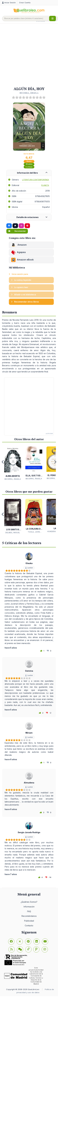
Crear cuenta (24, 3)
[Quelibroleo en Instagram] (21, 225)
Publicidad (29, 921)
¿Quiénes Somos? (29, 902)
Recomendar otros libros (26, 301)
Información (29, 906)
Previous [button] (2, 462)
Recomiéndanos (29, 916)
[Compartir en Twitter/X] (15, 225)
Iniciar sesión (10, 3)
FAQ (29, 911)
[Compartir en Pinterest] (27, 225)
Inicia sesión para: (19, 274)
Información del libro (27, 173)
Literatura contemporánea (35, 180)
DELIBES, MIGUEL (12, 532)
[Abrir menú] (52, 18)
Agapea (21, 252)
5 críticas (29, 167)
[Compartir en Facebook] (9, 225)
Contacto (29, 925)
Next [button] (55, 462)
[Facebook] (11, 941)
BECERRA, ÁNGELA (29, 92)
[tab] (29, 173)
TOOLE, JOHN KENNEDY (34, 532)
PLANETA (45, 185)
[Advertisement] (29, 55)
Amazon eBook (25, 259)
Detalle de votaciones (27, 217)
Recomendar (20, 231)
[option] (12, 463)
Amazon (22, 244)
